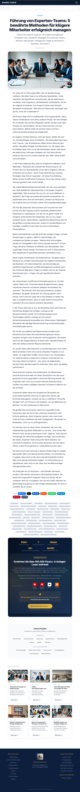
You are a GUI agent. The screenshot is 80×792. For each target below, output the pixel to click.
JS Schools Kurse (13, 776)
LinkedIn (36, 493)
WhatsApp (52, 493)
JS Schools (47, 642)
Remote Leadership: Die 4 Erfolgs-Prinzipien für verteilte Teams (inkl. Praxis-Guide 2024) (17, 723)
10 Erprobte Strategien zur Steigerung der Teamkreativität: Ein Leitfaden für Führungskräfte (18, 687)
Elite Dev (39, 642)
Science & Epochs (34, 653)
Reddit (44, 493)
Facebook (22, 493)
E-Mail (25, 497)
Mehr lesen (14, 700)
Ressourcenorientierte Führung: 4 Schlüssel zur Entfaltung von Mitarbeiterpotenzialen (39, 723)
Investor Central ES (28, 638)
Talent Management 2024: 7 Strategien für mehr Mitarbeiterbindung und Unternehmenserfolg (62, 687)
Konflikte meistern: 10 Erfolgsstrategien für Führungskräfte (60, 723)
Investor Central (17, 638)
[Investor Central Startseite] (9, 2)
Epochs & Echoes (50, 638)
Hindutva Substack (66, 778)
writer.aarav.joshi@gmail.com (40, 765)
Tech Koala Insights (21, 650)
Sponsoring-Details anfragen (39, 606)
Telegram (61, 493)
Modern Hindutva (46, 653)
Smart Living (39, 638)
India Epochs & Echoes (66, 771)
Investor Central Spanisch (13, 760)
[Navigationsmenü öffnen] (76, 2)
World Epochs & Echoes (66, 768)
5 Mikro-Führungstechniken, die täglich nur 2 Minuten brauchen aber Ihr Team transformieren (39, 687)
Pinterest (17, 497)
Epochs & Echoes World (35, 650)
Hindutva (32, 642)
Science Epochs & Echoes (66, 765)
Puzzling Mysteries (62, 638)
